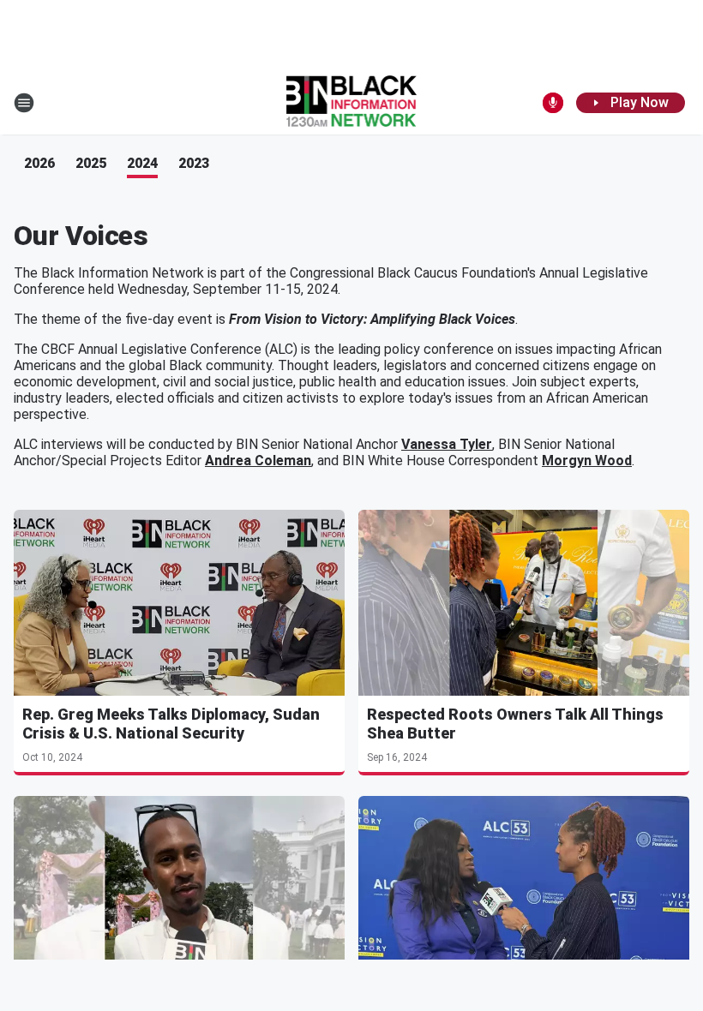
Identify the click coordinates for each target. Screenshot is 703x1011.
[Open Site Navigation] (24, 103)
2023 (193, 163)
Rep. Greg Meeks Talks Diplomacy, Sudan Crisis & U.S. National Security (171, 723)
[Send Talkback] (553, 103)
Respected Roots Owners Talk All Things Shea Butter (515, 723)
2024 (142, 163)
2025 (90, 163)
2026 (39, 163)
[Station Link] (352, 102)
